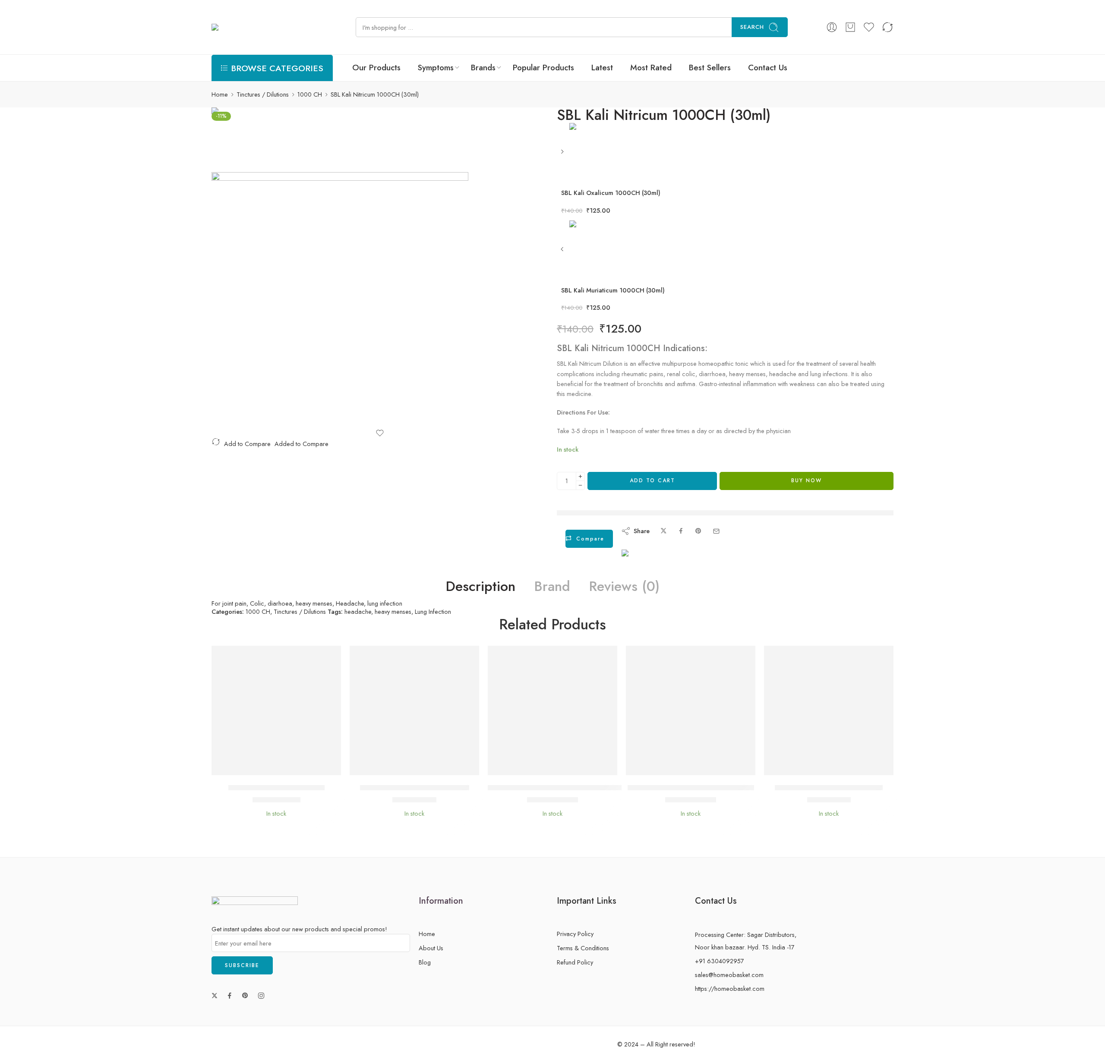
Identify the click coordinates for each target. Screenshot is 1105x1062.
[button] (250, 766)
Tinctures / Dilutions (263, 94)
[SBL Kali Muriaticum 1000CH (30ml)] (563, 252)
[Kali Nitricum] (244, 138)
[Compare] (302, 766)
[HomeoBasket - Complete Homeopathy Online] (276, 27)
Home (220, 94)
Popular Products (543, 67)
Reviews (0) (624, 587)
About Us (431, 947)
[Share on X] (663, 531)
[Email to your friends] (716, 531)
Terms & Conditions (583, 947)
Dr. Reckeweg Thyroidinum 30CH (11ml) (691, 787)
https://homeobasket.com (729, 988)
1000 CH (309, 94)
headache (357, 611)
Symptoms (436, 67)
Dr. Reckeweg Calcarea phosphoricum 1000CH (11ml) (573, 787)
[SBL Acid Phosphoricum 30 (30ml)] (414, 710)
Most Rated (651, 67)
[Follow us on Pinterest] (245, 995)
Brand (552, 587)
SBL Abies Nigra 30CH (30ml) (276, 787)
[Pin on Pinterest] (698, 531)
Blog (425, 962)
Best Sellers (710, 67)
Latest (602, 67)
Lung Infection (433, 611)
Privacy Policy (575, 933)
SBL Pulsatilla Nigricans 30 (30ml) (829, 787)
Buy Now (806, 480)
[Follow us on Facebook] (229, 995)
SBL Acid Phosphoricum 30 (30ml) (414, 787)
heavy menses (393, 611)
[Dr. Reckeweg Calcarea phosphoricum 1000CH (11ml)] (552, 710)
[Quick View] (285, 766)
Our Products (376, 67)
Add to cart (652, 480)
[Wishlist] (380, 433)
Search (752, 27)
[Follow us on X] (215, 996)
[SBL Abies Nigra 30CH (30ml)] (276, 710)
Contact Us (767, 67)
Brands (483, 67)
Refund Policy (575, 962)
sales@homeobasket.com (729, 974)
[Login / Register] (832, 27)
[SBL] (652, 562)
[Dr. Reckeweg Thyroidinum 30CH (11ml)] (690, 710)
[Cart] (850, 27)
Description (480, 587)
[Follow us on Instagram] (261, 995)
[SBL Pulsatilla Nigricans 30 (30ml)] (828, 710)
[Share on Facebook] (681, 531)
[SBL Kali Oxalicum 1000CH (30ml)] (563, 154)
